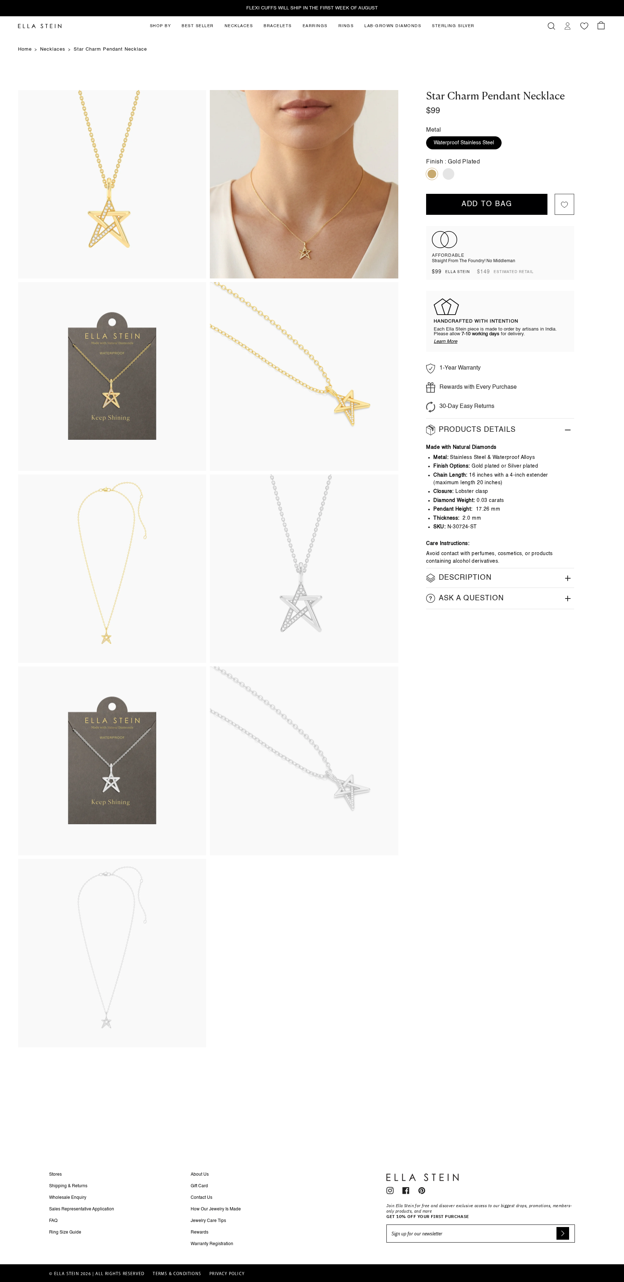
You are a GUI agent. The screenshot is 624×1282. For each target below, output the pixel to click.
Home (25, 49)
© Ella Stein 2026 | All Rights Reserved (96, 1274)
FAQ (53, 1221)
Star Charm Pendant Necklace (110, 49)
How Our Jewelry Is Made (216, 1209)
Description (465, 578)
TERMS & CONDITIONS (177, 1274)
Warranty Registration (212, 1244)
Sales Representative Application (81, 1209)
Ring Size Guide (65, 1232)
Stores (55, 1174)
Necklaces (52, 49)
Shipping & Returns (68, 1186)
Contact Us (201, 1198)
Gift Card (199, 1186)
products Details (477, 430)
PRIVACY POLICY (226, 1274)
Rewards (199, 1232)
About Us (200, 1174)
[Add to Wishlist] (564, 205)
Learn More (445, 342)
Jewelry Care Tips (208, 1221)
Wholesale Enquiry (67, 1198)
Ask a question (471, 598)
